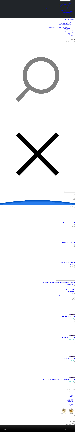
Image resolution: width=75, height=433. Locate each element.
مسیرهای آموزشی (70, 3)
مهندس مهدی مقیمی (70, 224)
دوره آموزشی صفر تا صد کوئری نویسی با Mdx (67, 295)
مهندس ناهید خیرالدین (70, 284)
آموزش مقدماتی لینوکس (64, 10)
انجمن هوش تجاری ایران (69, 32)
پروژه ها (71, 11)
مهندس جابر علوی (71, 244)
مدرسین (71, 17)
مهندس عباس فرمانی (70, 264)
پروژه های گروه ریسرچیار (67, 12)
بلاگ (72, 16)
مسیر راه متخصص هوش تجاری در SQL (65, 4)
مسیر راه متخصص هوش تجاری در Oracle (64, 5)
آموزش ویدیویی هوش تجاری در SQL (68, 222)
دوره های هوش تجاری (68, 31)
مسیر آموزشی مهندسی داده (66, 9)
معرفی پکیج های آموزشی (69, 2)
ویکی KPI (69, 14)
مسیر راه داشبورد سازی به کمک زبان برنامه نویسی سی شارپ (62, 25)
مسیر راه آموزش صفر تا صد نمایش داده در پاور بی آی (62, 7)
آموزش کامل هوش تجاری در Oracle (68, 242)
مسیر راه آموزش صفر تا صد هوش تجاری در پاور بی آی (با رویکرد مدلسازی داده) (58, 8)
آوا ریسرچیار (69, 15)
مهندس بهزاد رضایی (71, 291)
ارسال (73, 423)
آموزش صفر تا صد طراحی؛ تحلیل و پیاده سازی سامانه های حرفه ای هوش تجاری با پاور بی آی (59, 282)
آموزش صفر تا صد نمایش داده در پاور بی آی (67, 262)
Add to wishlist (72, 314)
